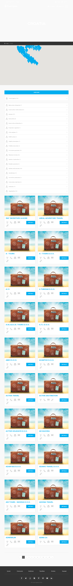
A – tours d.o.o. (46, 254)
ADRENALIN (11, 537)
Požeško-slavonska (14, 146)
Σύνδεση (53, 571)
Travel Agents (13, 98)
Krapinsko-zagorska (14, 127)
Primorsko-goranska (15, 150)
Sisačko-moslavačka (15, 159)
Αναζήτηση (61, 6)
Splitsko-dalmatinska (15, 168)
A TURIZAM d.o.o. (47, 289)
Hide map (36, 92)
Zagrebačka (13, 191)
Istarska (12, 114)
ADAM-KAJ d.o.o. (13, 467)
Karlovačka (12, 118)
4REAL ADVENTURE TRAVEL (51, 218)
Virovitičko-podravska (15, 177)
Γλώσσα (65, 1)
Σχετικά (8, 571)
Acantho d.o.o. (46, 360)
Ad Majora (44, 431)
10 (49, 557)
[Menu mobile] (66, 6)
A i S (7, 289)
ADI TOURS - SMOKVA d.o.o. (18, 502)
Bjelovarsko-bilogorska (15, 105)
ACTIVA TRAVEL (12, 396)
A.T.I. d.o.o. (44, 325)
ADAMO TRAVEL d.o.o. (49, 467)
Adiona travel (46, 502)
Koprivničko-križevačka (15, 123)
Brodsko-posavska (14, 164)
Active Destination (48, 396)
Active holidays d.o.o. (16, 431)
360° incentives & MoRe (16, 218)
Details (30, 222)
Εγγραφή (64, 571)
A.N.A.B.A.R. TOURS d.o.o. (17, 325)
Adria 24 (43, 537)
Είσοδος (58, 1)
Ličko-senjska (13, 132)
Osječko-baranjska (14, 141)
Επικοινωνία (20, 571)
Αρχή (7, 43)
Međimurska (13, 136)
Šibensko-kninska (14, 155)
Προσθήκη (51, 6)
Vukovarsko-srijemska (15, 182)
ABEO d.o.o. (11, 360)
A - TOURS (10, 254)
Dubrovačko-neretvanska (16, 109)
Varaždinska (13, 173)
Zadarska (12, 186)
